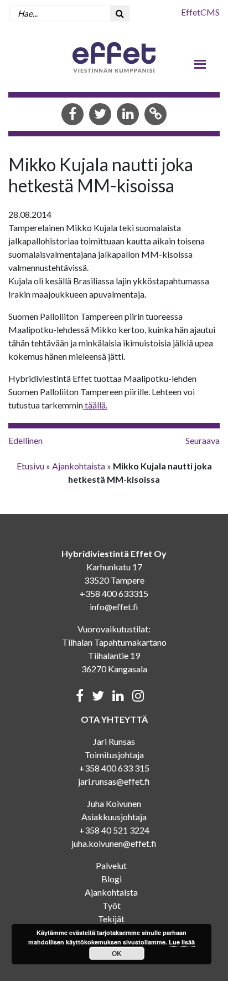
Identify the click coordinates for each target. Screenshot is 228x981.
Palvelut (111, 865)
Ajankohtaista (78, 466)
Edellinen (25, 440)
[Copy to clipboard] (155, 115)
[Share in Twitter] (100, 115)
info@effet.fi (114, 606)
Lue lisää (182, 942)
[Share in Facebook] (72, 115)
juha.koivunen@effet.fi (114, 843)
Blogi (111, 878)
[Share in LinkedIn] (128, 115)
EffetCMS (200, 12)
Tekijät (111, 918)
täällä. (95, 405)
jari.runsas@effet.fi (114, 781)
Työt (111, 905)
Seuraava (202, 440)
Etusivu (30, 466)
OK (117, 953)
